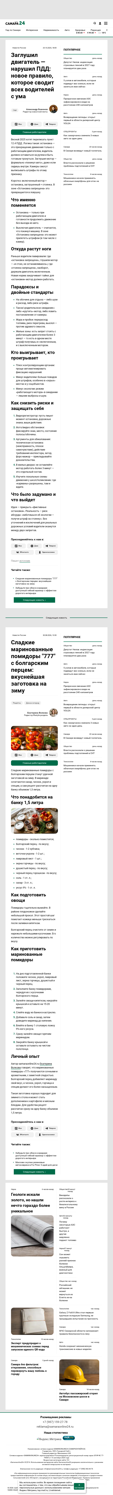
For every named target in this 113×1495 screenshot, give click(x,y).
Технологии (68, 174)
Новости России (19, 48)
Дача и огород (32, 703)
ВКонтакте (24, 552)
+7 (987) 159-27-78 (55, 1422)
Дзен (36, 124)
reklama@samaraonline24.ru (55, 1426)
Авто (65, 77)
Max (20, 124)
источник (24, 560)
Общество (68, 58)
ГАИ (15, 110)
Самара (67, 147)
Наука (66, 95)
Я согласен (79, 1486)
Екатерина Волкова (37, 712)
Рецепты (17, 703)
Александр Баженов (37, 109)
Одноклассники (48, 552)
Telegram (52, 124)
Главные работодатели (34, 132)
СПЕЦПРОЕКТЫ (70, 132)
